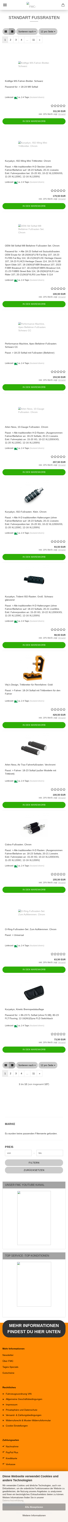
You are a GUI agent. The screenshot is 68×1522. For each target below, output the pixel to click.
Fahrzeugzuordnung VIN (19, 1393)
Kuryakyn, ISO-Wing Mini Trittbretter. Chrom (28, 161)
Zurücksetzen (34, 1170)
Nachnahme (12, 1446)
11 (33, 39)
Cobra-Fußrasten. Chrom (18, 844)
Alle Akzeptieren (34, 1507)
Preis (9, 1147)
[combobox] (27, 31)
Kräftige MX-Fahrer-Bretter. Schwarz (24, 81)
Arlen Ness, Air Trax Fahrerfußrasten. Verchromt (30, 764)
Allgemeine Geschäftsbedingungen (24, 1399)
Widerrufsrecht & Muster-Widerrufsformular (28, 1420)
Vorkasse (10, 1464)
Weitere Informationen (34, 1515)
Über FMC (7, 1361)
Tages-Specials (10, 1367)
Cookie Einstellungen (17, 1425)
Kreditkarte (11, 1458)
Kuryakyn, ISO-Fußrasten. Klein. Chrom (26, 511)
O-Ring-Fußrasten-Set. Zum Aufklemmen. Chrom (30, 929)
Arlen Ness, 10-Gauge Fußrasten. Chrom (26, 427)
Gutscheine (8, 1373)
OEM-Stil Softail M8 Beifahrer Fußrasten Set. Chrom (32, 245)
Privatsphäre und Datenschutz (21, 1410)
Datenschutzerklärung (12, 1500)
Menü (5, 5)
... (27, 39)
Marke (10, 1124)
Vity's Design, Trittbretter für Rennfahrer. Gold (29, 684)
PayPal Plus (12, 1452)
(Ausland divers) (37, 97)
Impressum (11, 1404)
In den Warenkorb (34, 121)
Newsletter (8, 1355)
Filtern (34, 1162)
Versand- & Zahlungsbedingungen (23, 1415)
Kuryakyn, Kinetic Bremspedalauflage (24, 1009)
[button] (5, 31)
